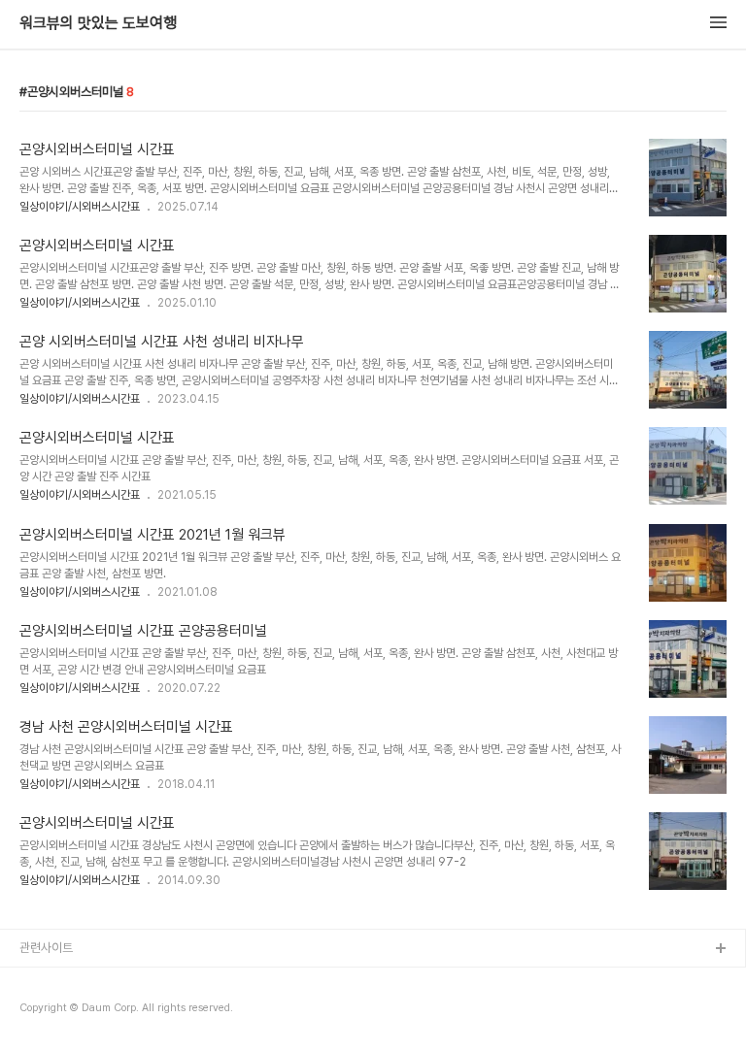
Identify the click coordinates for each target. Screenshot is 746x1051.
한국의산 (41, 980)
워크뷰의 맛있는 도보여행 (98, 23)
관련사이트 (46, 947)
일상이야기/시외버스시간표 (79, 206)
